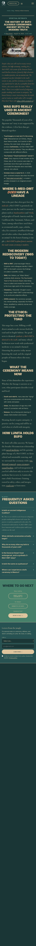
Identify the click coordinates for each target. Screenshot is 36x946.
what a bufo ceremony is (25, 101)
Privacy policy (13, 658)
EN (22, 3)
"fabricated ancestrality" (14, 178)
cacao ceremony (23, 464)
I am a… (4, 637)
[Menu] (32, 3)
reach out (10, 485)
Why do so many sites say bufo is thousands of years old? (15, 545)
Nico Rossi (9, 33)
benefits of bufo (18, 606)
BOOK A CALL (13, 3)
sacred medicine (12, 450)
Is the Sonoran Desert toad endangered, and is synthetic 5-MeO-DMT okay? (15, 555)
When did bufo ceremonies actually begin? (16, 537)
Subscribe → (18, 651)
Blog (13, 10)
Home (9, 10)
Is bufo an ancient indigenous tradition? (14, 511)
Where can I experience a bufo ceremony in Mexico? (14, 571)
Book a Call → (18, 615)
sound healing (7, 468)
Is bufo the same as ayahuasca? (15, 564)
